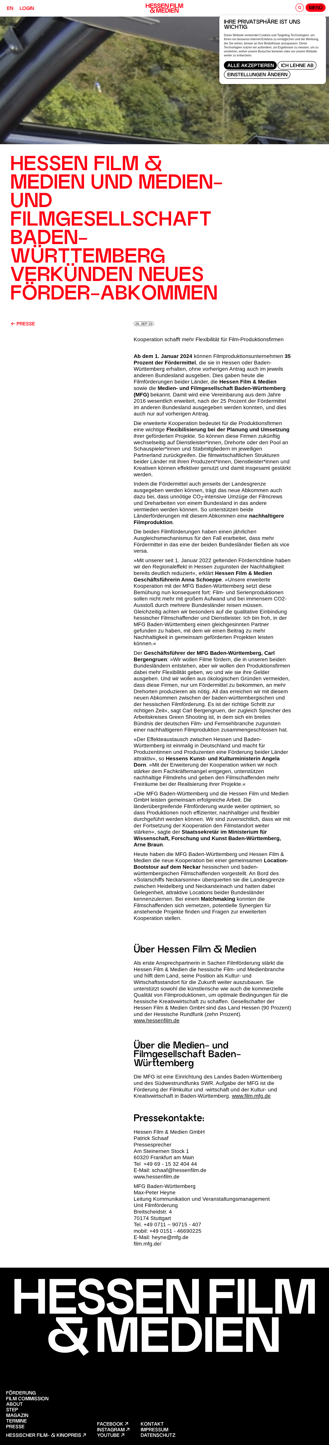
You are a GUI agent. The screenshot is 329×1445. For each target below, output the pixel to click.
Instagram (111, 1430)
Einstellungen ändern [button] (257, 75)
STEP (12, 1410)
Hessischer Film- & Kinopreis (44, 1435)
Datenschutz (158, 1435)
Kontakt (152, 1424)
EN (10, 8)
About (14, 1404)
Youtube (109, 1435)
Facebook (111, 1424)
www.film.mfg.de (251, 1096)
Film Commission (27, 1399)
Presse (25, 324)
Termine (16, 1421)
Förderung (21, 1393)
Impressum (154, 1430)
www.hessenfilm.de (157, 1020)
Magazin (17, 1416)
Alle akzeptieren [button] (250, 66)
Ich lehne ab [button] (297, 66)
